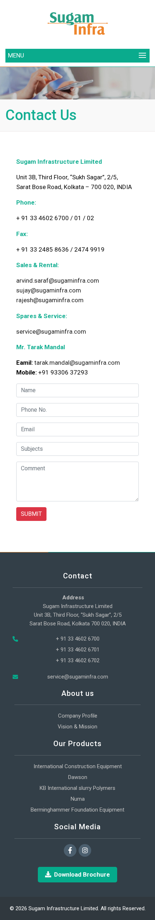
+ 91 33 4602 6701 (77, 649)
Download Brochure (82, 874)
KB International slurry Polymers (77, 788)
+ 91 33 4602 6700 (77, 639)
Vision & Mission (77, 726)
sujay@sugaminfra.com (48, 290)
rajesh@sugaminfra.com (50, 300)
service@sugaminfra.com (51, 331)
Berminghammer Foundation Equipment (77, 809)
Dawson (77, 777)
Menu (16, 55)
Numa (78, 799)
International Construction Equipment (78, 766)
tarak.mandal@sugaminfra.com (77, 362)
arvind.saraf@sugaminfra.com (57, 280)
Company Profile (77, 716)
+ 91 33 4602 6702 (77, 660)
